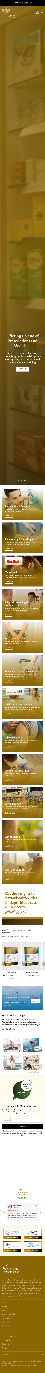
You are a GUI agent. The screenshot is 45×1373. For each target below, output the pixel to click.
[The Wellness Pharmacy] (9, 12)
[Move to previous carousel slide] (15, 687)
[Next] (42, 3)
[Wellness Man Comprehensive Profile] (11, 1163)
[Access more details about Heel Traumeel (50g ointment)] (5, 1257)
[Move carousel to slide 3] (23, 687)
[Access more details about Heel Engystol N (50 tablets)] (25, 1274)
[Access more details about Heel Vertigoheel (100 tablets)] (5, 1274)
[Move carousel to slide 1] (18, 687)
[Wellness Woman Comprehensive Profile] (31, 1163)
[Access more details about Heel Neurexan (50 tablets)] (25, 1257)
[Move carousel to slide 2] (21, 687)
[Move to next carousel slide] (30, 687)
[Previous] (3, 3)
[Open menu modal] (42, 12)
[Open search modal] (33, 12)
